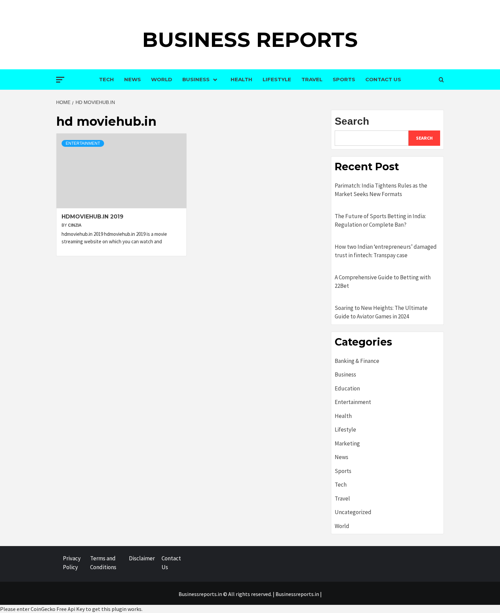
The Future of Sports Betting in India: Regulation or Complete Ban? (380, 220)
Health (241, 79)
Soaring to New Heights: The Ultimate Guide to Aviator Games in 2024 (381, 312)
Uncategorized (353, 512)
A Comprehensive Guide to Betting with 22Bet (383, 282)
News (132, 79)
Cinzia (75, 225)
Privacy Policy (72, 563)
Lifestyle (277, 79)
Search (352, 121)
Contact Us (383, 79)
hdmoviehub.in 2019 (92, 216)
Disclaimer (142, 558)
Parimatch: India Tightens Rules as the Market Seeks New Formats (381, 190)
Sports (344, 79)
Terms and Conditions (103, 563)
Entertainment (83, 143)
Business (196, 79)
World (161, 79)
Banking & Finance (357, 361)
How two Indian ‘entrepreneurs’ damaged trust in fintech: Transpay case (386, 251)
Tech (106, 79)
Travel (311, 79)
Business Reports (250, 39)
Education (347, 388)
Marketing (347, 443)
